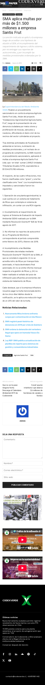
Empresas (27, 10)
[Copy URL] (39, 68)
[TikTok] (34, 654)
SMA (31, 355)
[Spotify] (28, 654)
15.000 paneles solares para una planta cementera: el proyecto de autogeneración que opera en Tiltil (21, 631)
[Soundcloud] (22, 654)
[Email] (28, 68)
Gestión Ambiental (15, 10)
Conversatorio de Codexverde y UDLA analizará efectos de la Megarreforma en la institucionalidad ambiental (22, 639)
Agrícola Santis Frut (21, 355)
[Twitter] (10, 68)
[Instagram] (9, 654)
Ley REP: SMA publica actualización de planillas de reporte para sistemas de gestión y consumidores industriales (22, 343)
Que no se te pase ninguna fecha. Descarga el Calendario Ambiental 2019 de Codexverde (11, 390)
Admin (8, 63)
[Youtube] (9, 660)
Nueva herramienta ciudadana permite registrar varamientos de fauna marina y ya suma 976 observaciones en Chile (21, 623)
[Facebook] (5, 68)
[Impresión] (33, 68)
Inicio (4, 10)
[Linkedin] (22, 68)
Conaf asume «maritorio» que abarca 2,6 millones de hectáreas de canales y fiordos (33, 390)
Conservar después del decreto (15, 645)
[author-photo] (22, 417)
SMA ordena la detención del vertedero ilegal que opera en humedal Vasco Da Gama (23, 332)
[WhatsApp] (16, 68)
